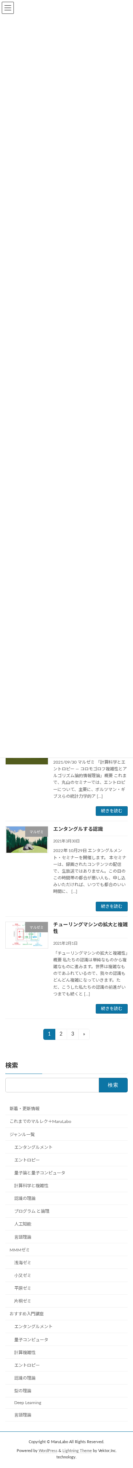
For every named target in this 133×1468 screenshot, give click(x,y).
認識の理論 (24, 1198)
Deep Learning (27, 1403)
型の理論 (22, 1391)
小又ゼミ (22, 1275)
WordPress (48, 1451)
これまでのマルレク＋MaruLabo (40, 1121)
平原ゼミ (22, 1288)
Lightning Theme (77, 1451)
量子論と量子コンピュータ (39, 1173)
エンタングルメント (33, 1147)
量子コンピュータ (31, 1340)
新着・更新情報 (24, 1109)
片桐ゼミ (22, 1301)
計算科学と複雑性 (31, 1186)
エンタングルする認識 (78, 829)
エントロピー (27, 1160)
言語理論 (22, 1237)
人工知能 (22, 1224)
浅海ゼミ (22, 1263)
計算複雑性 (24, 1352)
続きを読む (111, 811)
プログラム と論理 (31, 1211)
